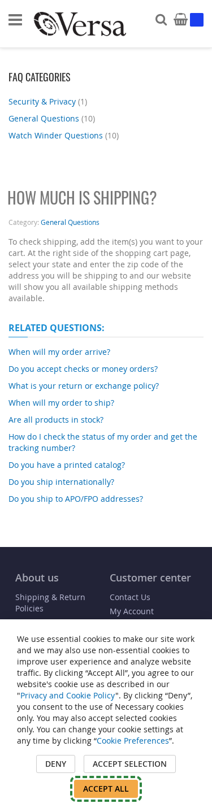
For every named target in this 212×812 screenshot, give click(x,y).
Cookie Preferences (133, 740)
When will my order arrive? (59, 351)
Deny (55, 763)
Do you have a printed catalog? (66, 464)
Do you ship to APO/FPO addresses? (75, 498)
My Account (132, 611)
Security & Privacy (47, 101)
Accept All (106, 788)
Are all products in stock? (55, 419)
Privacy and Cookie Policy (67, 695)
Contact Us (130, 597)
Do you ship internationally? (61, 481)
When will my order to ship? (61, 402)
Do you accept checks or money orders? (83, 368)
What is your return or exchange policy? (83, 385)
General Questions (51, 118)
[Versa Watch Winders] (80, 24)
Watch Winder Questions (63, 135)
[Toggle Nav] (15, 19)
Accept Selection (130, 763)
